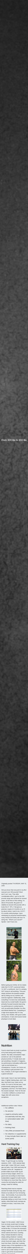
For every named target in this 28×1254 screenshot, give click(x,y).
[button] (23, 4)
